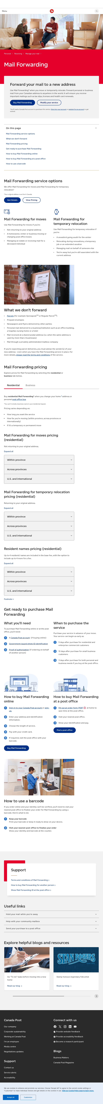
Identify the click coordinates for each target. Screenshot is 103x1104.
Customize (28, 1097)
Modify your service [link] (49, 102)
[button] (51, 128)
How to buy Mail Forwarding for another (32, 885)
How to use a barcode (16, 163)
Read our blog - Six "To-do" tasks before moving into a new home (26, 950)
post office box (19, 399)
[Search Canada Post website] (96, 11)
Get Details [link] (12, 200)
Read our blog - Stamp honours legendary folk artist (74, 950)
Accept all (10, 1097)
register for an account (76, 109)
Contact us (9, 1067)
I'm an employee (11, 1041)
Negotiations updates (13, 1051)
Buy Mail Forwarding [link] (22, 102)
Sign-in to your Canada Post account (25, 708)
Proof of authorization (19, 650)
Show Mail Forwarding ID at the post (30, 890)
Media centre (10, 1046)
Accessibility (9, 1077)
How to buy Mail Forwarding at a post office (26, 158)
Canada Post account (20, 638)
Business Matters (61, 1057)
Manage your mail (32, 54)
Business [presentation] (30, 385)
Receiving (18, 54)
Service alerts (10, 1072)
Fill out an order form (71, 708)
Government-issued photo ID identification (28, 644)
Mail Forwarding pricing (17, 143)
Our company (10, 1026)
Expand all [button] (8, 451)
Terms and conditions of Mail (29, 880)
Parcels (10, 316)
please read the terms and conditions (33, 355)
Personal (7, 54)
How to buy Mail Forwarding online (22, 153)
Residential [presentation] (13, 385)
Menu (4, 11)
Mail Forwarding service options (20, 133)
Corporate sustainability (15, 1031)
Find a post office (64, 730)
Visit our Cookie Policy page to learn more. (78, 1091)
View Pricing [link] (31, 200)
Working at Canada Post (15, 1036)
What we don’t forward (16, 138)
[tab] (13, 385)
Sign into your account (58, 109)
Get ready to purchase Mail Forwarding (23, 148)
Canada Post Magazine (64, 1062)
